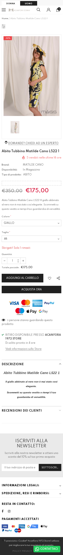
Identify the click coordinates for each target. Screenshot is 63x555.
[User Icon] (48, 10)
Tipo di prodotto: (12, 175)
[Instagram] (11, 511)
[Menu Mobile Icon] (4, 10)
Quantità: (7, 254)
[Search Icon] (38, 10)
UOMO (28, 4)
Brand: (5, 165)
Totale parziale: (10, 267)
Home (5, 18)
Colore (6, 217)
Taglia (6, 232)
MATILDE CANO (33, 165)
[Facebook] (5, 511)
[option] (31, 76)
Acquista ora (31, 289)
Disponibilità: (9, 170)
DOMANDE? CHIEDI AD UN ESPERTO (33, 143)
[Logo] (19, 10)
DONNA (10, 4)
